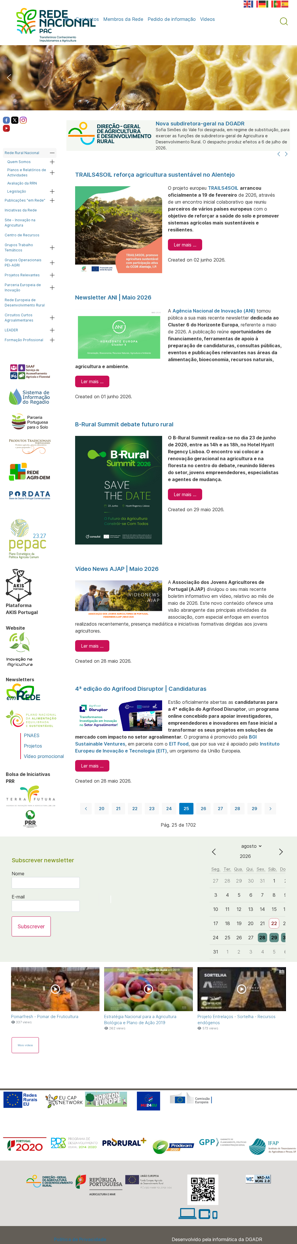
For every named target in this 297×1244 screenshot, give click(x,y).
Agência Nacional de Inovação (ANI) (214, 311)
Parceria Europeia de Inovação (23, 287)
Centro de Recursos (22, 235)
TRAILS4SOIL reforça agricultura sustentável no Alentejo (155, 174)
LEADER (11, 330)
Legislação (16, 191)
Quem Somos (19, 162)
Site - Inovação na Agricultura (20, 222)
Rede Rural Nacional (22, 153)
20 (101, 808)
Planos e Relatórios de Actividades (26, 172)
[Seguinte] (286, 154)
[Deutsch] (262, 3)
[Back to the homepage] (53, 26)
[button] (284, 21)
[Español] (285, 3)
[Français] (255, 3)
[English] (247, 3)
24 (169, 808)
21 (118, 808)
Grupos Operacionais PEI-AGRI (23, 262)
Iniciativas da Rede (21, 210)
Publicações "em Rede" (25, 200)
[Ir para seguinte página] (270, 808)
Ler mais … (185, 245)
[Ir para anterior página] (86, 808)
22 (134, 808)
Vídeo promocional (44, 756)
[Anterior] (278, 154)
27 (220, 808)
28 (237, 808)
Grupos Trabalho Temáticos (19, 247)
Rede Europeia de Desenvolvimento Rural (25, 302)
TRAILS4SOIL (223, 188)
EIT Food (179, 744)
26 (203, 808)
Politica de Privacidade (80, 1239)
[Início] (67, 19)
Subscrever (31, 926)
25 (186, 808)
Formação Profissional (24, 340)
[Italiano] (270, 3)
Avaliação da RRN (22, 183)
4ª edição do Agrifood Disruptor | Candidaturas (141, 688)
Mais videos (25, 1045)
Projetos (33, 746)
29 (254, 808)
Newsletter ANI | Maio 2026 (113, 297)
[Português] (277, 3)
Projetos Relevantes (22, 275)
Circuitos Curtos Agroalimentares (19, 317)
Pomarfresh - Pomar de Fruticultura (44, 1016)
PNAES (31, 735)
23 (152, 808)
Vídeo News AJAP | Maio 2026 (117, 568)
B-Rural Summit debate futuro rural (124, 424)
